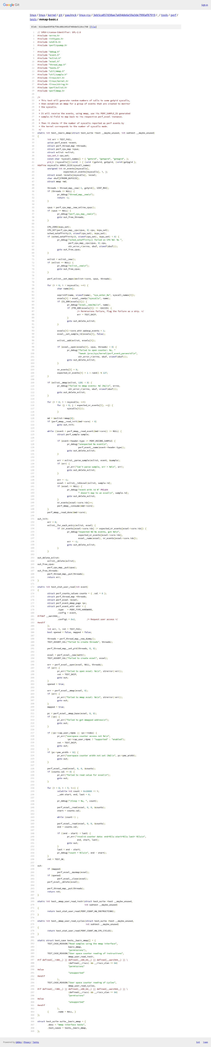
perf (173, 15)
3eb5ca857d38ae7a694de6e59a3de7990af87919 (124, 15)
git (60, 15)
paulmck (70, 15)
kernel (52, 15)
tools (164, 15)
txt (198, 1042)
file (93, 26)
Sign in (204, 4)
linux (33, 15)
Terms (35, 1042)
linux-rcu (85, 15)
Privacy (27, 1042)
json (205, 1042)
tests (33, 19)
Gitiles (19, 1042)
